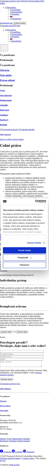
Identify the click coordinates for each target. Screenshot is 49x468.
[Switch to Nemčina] (14, 14)
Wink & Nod (14, 465)
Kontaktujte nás (6, 23)
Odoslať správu (6, 379)
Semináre (12, 441)
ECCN (3, 461)
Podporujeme (17, 439)
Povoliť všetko (24, 250)
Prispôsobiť (23, 258)
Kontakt (26, 441)
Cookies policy (28, 458)
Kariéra (20, 441)
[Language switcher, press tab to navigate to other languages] (10, 7)
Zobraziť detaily (34, 243)
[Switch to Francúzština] (16, 12)
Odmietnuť (24, 265)
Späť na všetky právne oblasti (11, 139)
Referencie (4, 441)
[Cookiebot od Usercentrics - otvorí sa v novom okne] (35, 201)
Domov (3, 439)
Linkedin (30, 130)
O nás (9, 439)
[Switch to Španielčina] (15, 19)
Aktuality (26, 439)
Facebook (14, 130)
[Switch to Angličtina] (15, 10)
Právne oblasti (34, 1)
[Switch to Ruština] (11, 16)
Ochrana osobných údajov (10, 458)
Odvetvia (24, 1)
